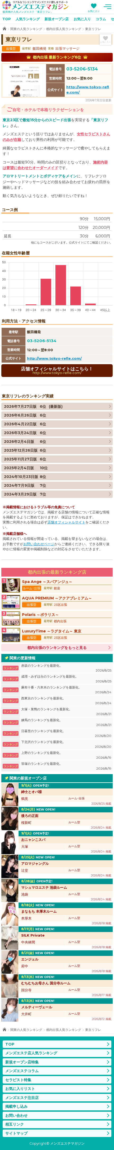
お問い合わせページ (38, 544)
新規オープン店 (57, 19)
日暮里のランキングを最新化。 (66, 733)
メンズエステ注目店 (22, 1097)
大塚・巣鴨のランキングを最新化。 (66, 711)
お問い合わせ (16, 1115)
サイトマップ (16, 1133)
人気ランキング (28, 19)
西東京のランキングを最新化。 (66, 700)
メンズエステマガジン (35, 5)
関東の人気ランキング (26, 29)
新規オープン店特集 (22, 1062)
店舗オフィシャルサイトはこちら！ (57, 370)
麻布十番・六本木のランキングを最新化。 (66, 689)
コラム (101, 19)
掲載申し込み (16, 1106)
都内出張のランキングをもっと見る (57, 647)
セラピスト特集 (18, 1079)
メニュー (107, 6)
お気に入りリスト (20, 1088)
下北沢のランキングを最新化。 (66, 744)
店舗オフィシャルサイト (66, 522)
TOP (6, 19)
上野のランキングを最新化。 (66, 755)
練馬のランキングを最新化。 (66, 722)
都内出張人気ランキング (63, 29)
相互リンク (14, 1124)
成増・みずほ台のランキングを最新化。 (66, 678)
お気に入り (94, 11)
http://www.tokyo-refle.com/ (54, 358)
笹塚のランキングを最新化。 (66, 766)
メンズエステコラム (22, 1070)
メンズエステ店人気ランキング (31, 1053)
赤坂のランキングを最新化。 (66, 668)
